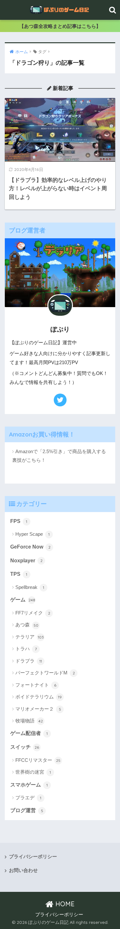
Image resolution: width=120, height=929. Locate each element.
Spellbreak (29, 587)
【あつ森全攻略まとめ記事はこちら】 (60, 26)
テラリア (29, 637)
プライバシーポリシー (33, 856)
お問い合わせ (23, 870)
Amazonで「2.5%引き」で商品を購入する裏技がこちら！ (59, 456)
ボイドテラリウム (38, 696)
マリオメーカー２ (38, 709)
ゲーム (22, 599)
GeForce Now (30, 547)
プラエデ (28, 797)
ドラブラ (28, 661)
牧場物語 (29, 720)
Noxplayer (26, 560)
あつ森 (26, 624)
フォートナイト (35, 685)
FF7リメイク (32, 612)
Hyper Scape (32, 534)
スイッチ (24, 747)
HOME (64, 904)
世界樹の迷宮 (33, 772)
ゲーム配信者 (29, 733)
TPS (18, 574)
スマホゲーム (29, 784)
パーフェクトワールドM (45, 672)
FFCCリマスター (37, 760)
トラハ (26, 648)
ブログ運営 (26, 810)
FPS (18, 521)
